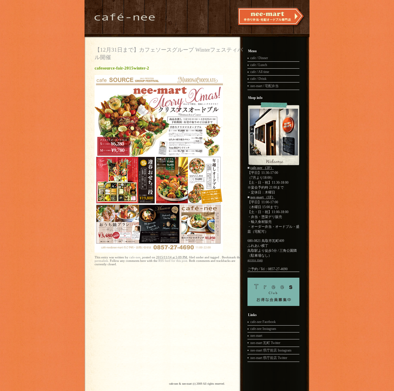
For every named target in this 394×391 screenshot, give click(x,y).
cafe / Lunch (258, 65)
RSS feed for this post (172, 260)
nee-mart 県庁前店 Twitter (268, 358)
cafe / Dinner (259, 58)
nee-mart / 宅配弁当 (264, 86)
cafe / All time (259, 72)
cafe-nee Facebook (263, 322)
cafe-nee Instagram (263, 329)
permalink (101, 260)
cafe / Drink (258, 79)
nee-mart (256, 336)
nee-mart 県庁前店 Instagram (270, 350)
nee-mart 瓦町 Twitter (265, 343)
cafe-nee (134, 257)
